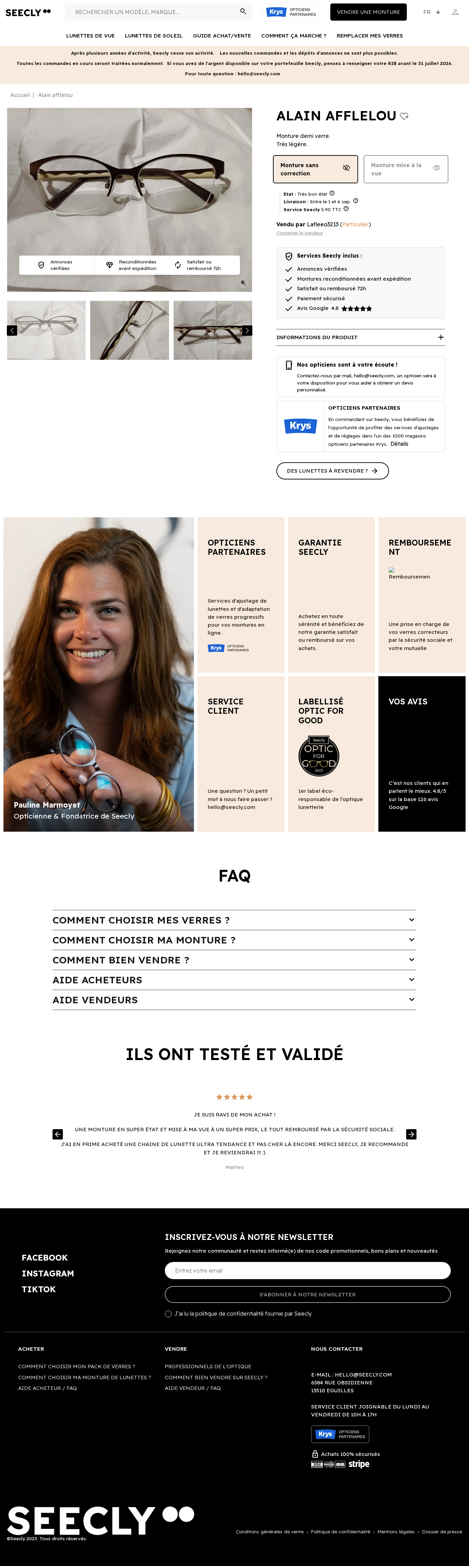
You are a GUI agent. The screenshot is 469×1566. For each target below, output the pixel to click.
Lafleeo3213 (323, 224)
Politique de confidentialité (340, 1531)
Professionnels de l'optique (208, 1366)
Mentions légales (396, 1531)
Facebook (45, 1257)
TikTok (39, 1289)
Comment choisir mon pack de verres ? (76, 1366)
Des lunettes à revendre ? (333, 471)
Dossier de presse (442, 1531)
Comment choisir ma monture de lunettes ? (84, 1377)
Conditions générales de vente (270, 1531)
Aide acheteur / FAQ (47, 1388)
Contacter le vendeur (299, 233)
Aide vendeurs (234, 1000)
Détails (399, 443)
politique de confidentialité (229, 1313)
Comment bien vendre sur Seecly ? (216, 1377)
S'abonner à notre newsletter (308, 1294)
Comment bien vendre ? (234, 960)
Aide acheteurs (234, 980)
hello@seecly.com (374, 375)
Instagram (48, 1273)
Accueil (20, 94)
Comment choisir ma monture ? (234, 940)
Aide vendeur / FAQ (193, 1388)
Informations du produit (360, 337)
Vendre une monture (368, 12)
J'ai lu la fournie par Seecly (243, 1313)
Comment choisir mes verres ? (234, 920)
